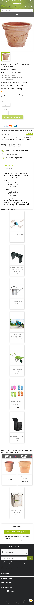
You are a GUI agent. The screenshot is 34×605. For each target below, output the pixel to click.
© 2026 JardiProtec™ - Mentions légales (14, 601)
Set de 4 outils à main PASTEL (17, 235)
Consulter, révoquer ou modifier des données (18, 541)
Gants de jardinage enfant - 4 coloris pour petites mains (17, 403)
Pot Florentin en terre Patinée (24, 478)
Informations (6, 587)
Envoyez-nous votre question (17, 532)
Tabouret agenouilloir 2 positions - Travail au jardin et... (17, 269)
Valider (29, 134)
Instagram (7, 591)
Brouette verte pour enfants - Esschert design (17, 369)
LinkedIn (12, 591)
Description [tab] (9, 166)
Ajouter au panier (12, 117)
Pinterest (18, 144)
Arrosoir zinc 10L (17, 301)
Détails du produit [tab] (12, 169)
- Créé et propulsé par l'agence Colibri (19, 602)
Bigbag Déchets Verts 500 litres (17, 511)
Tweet (14, 144)
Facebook (2, 591)
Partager (9, 144)
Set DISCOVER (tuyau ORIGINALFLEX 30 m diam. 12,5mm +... (17, 336)
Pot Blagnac (9, 477)
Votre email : (5, 134)
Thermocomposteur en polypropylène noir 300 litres (17, 436)
